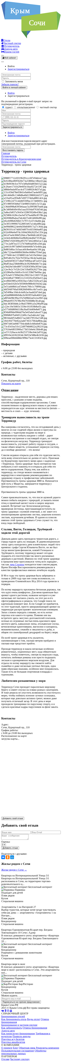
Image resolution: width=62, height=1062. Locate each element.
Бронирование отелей (13, 1016)
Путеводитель (9, 156)
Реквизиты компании (47, 1047)
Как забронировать (11, 1027)
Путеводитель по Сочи (13, 162)
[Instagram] (8, 1010)
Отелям (5, 1059)
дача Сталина (17, 564)
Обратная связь (27, 1047)
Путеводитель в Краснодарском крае (21, 159)
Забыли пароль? (10, 84)
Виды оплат (33, 1019)
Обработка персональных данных (23, 1052)
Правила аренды (22, 1036)
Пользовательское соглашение (17, 1050)
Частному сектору (20, 1059)
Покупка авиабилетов (13, 1042)
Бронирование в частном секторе (19, 1025)
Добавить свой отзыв (13, 818)
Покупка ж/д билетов (12, 1039)
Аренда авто (8, 1030)
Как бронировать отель (13, 1019)
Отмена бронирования (35, 1027)
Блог (15, 1047)
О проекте (6, 1047)
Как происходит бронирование (18, 1033)
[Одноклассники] (8, 857)
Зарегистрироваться (18, 69)
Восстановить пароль (13, 150)
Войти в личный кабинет (14, 87)
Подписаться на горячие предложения (21, 1002)
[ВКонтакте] (3, 857)
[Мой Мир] (12, 857)
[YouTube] (11, 1010)
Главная (5, 153)
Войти (11, 93)
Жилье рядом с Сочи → (14, 869)
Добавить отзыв (10, 848)
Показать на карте (11, 383)
